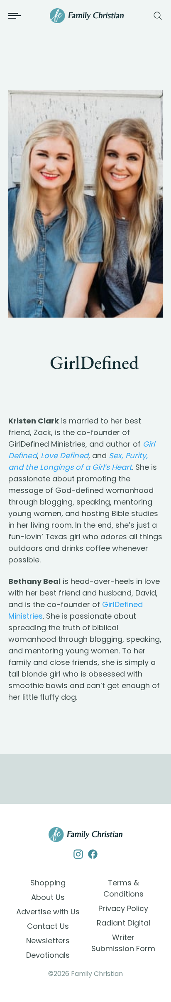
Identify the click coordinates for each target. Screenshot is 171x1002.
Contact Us (48, 926)
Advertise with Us (48, 911)
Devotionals (48, 955)
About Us (48, 897)
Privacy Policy (123, 908)
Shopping (48, 883)
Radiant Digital (123, 923)
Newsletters (48, 940)
